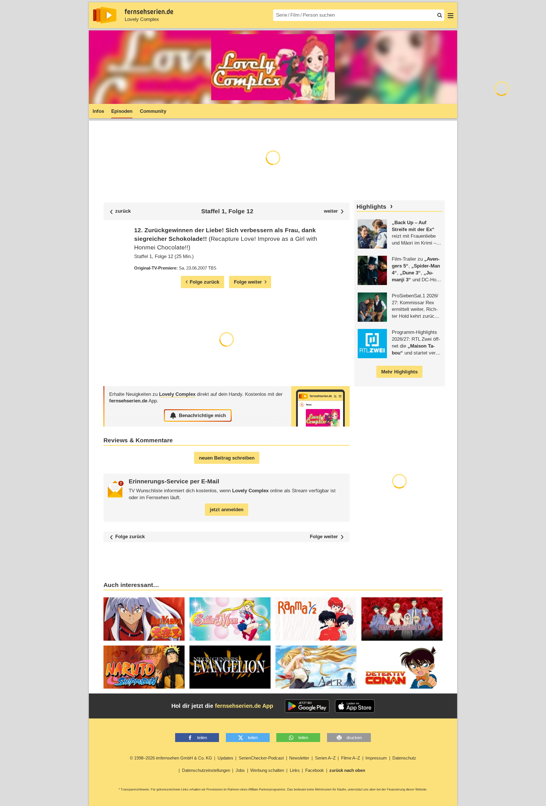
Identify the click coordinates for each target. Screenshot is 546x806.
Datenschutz (404, 757)
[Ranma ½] (316, 619)
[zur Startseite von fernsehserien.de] (104, 15)
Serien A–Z (325, 757)
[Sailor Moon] (230, 619)
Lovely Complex (142, 19)
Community (153, 111)
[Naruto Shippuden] (144, 667)
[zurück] (120, 211)
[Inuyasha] (144, 619)
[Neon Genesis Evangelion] (230, 667)
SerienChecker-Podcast (261, 757)
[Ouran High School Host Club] (402, 619)
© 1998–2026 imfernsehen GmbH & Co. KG (171, 757)
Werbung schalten (267, 770)
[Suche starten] (440, 15)
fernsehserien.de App (244, 706)
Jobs (240, 770)
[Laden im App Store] (355, 706)
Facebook (314, 770)
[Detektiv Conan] (402, 667)
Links (295, 770)
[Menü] (450, 15)
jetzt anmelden (226, 509)
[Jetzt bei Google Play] (307, 706)
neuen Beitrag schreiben (227, 458)
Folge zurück (130, 536)
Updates (225, 757)
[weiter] (334, 211)
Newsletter (299, 757)
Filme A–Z (350, 757)
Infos (98, 111)
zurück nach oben (347, 770)
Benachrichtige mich (202, 415)
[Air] (316, 667)
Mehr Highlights (399, 372)
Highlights (371, 206)
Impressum (376, 757)
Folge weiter (324, 537)
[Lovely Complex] (320, 406)
